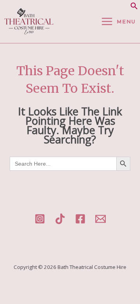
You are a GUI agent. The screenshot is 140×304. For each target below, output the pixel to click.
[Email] (100, 219)
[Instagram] (40, 219)
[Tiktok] (60, 219)
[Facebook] (80, 219)
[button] (134, 7)
